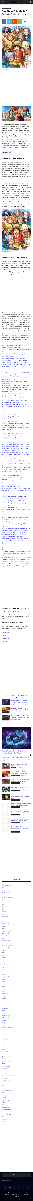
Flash (3, 967)
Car (2, 919)
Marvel (3, 1013)
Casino (3, 921)
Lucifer (3, 1006)
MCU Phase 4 (5, 1018)
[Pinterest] (14, 1187)
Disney (3, 938)
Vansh (4, 17)
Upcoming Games (6, 1107)
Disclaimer (27, 1193)
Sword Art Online (6, 1080)
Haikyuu (4, 981)
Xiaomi (3, 1121)
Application (5, 890)
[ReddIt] (14, 21)
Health (3, 984)
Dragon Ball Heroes (7, 945)
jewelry (3, 989)
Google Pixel (5, 979)
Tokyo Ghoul (5, 1097)
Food (3, 969)
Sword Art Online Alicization (9, 1083)
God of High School (7, 977)
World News (5, 1119)
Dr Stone (4, 943)
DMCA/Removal (24, 1194)
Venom (3, 1112)
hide (9, 152)
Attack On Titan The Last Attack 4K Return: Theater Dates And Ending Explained (20, 717)
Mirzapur (4, 1020)
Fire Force (4, 962)
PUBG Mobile (5, 1051)
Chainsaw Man (6, 923)
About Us (21, 1193)
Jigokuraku (4, 991)
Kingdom (4, 998)
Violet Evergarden (6, 1114)
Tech (3, 1085)
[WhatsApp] (19, 21)
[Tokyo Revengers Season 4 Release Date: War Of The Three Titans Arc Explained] (6, 821)
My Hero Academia (7, 1027)
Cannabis (4, 914)
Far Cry (3, 955)
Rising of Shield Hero (7, 1061)
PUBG (3, 1049)
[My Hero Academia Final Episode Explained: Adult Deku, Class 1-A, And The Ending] (6, 813)
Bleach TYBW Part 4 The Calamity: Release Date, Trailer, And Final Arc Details (20, 710)
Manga (3, 1010)
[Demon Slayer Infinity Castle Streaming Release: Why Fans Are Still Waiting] (6, 805)
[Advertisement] (16, 88)
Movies (3, 1025)
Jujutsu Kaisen (5, 993)
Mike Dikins (4, 755)
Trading (4, 1102)
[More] (25, 21)
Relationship (5, 1054)
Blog (3, 907)
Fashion (4, 957)
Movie (3, 1022)
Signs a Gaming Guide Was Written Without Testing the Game (19, 702)
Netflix (5, 635)
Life (3, 1003)
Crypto (3, 928)
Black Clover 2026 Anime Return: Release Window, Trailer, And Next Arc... (20, 796)
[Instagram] (10, 1187)
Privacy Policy (17, 1196)
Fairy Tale (4, 952)
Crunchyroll (6, 632)
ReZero (3, 1056)
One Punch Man (6, 1042)
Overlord (4, 1044)
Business (4, 911)
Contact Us (14, 1193)
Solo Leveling (5, 1073)
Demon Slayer (5, 936)
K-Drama (4, 996)
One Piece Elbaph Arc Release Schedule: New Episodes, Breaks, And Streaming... (21, 828)
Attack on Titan (6, 892)
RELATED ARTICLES (10, 695)
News (3, 1034)
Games (3, 974)
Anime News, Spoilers (11, 6)
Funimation (6, 638)
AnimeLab (6, 641)
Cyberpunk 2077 (6, 933)
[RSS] (23, 1187)
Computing (5, 926)
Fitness (3, 964)
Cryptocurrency (6, 931)
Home (3, 6)
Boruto (3, 909)
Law (3, 1001)
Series (3, 1063)
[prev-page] (3, 724)
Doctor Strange (6, 940)
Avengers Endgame (7, 897)
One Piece (4, 1039)
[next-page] (5, 724)
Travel (3, 1104)
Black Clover (5, 902)
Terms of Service (15, 1194)
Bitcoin (3, 899)
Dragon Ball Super (6, 948)
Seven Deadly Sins (6, 1066)
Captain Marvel (6, 916)
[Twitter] (9, 21)
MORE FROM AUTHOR (22, 695)
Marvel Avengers (6, 1015)
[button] (2, 2)
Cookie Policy (7, 1194)
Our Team (8, 1193)
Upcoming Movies (6, 1109)
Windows (4, 1117)
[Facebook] (4, 21)
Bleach (3, 904)
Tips (3, 1095)
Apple (3, 887)
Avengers (4, 895)
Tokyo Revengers (6, 1100)
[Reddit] (18, 1187)
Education (4, 950)
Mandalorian (5, 1008)
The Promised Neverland (8, 1090)
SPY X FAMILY (5, 1078)
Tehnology (13, 767)
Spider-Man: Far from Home (9, 1075)
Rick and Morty (6, 1059)
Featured (4, 960)
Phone (3, 1047)
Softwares (4, 1071)
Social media (5, 1068)
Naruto (3, 1030)
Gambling (4, 972)
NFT (3, 1037)
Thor (3, 1092)
